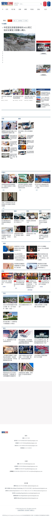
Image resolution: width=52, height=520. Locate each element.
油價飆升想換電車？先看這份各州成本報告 (45, 105)
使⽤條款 (27, 510)
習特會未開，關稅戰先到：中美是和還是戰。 (7, 282)
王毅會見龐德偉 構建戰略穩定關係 (30, 137)
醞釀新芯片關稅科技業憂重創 (30, 142)
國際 (25, 9)
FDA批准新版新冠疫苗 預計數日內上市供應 (13, 143)
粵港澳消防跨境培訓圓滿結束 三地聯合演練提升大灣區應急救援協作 (9, 186)
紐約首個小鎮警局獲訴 (7, 97)
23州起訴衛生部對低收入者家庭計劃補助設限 (13, 149)
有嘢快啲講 (29, 290)
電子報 (13, 9)
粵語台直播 (45, 4)
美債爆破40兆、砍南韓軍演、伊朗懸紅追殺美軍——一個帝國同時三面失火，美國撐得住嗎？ (31, 284)
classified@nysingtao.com (31, 443)
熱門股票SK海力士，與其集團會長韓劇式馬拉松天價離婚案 (19, 283)
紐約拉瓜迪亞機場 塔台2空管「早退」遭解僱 (13, 156)
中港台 (32, 9)
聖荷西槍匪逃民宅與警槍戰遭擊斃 (18, 97)
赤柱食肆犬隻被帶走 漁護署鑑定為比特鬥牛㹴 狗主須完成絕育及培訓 (25, 186)
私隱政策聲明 (21, 510)
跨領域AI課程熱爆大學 (31, 221)
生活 (3, 211)
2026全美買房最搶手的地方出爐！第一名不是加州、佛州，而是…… (10, 306)
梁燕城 (41, 286)
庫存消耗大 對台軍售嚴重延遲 (25, 131)
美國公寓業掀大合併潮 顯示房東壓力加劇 (41, 306)
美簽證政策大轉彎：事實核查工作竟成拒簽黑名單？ (26, 374)
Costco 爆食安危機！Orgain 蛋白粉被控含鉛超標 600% (45, 99)
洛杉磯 (27, 100)
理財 (40, 211)
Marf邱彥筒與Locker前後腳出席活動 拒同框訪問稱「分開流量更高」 (19, 257)
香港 (3, 190)
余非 (16, 288)
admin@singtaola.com (33, 485)
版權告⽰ (32, 510)
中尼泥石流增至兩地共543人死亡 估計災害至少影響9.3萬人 (19, 28)
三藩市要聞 (20, 100)
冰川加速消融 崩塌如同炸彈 (30, 152)
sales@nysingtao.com (33, 440)
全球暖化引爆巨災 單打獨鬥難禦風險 (30, 147)
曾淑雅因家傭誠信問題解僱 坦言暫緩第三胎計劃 (19, 265)
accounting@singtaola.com (33, 493)
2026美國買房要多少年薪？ (25, 306)
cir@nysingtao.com (32, 445)
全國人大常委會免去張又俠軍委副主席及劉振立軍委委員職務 (8, 204)
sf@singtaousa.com (30, 463)
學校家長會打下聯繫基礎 (31, 234)
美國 (20, 9)
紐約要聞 (6, 100)
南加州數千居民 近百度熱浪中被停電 (30, 97)
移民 (4, 328)
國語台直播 (49, 4)
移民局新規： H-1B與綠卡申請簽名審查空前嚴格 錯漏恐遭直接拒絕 (26, 341)
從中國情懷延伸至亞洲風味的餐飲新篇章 (6, 222)
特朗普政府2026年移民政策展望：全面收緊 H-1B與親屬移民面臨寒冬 (9, 374)
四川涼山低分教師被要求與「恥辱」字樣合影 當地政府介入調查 (42, 186)
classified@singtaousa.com (31, 468)
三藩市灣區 (16, 100)
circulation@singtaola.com (41, 490)
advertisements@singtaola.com (40, 488)
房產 (4, 293)
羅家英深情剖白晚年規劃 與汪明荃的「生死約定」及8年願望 (43, 257)
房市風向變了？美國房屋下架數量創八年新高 (10, 322)
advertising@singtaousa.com (31, 466)
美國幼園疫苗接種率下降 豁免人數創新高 (18, 235)
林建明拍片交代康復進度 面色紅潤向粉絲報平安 (19, 248)
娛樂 (4, 243)
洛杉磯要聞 (30, 100)
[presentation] (19, 42)
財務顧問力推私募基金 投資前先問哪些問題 (43, 236)
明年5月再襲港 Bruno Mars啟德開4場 (43, 248)
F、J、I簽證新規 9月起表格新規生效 (9, 340)
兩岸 (37, 190)
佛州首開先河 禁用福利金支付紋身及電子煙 (13, 137)
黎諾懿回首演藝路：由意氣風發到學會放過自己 (43, 265)
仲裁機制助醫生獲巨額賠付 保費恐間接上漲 (6, 236)
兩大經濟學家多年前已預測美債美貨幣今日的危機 (44, 282)
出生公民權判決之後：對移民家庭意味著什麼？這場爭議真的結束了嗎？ (41, 341)
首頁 (7, 9)
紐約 (3, 100)
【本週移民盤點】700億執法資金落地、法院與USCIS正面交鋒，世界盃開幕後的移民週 (10, 358)
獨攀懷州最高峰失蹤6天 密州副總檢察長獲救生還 (9, 131)
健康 (15, 211)
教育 (28, 211)
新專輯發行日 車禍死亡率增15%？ (18, 221)
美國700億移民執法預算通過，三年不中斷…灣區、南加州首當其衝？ (25, 357)
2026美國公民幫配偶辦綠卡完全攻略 (40, 356)
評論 (3, 271)
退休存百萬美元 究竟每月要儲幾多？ (43, 222)
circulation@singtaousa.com (35, 471)
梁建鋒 (4, 286)
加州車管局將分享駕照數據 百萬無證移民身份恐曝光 (45, 94)
